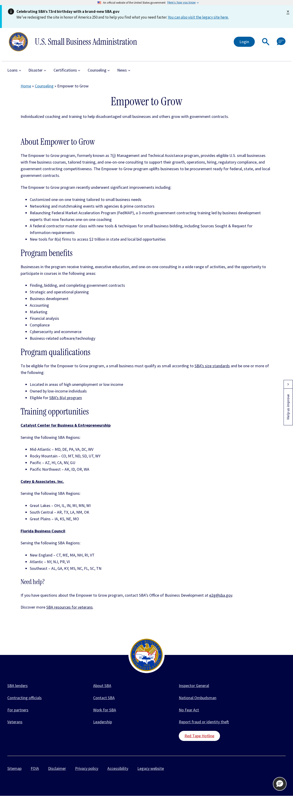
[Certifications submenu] (79, 70)
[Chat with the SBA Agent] (281, 41)
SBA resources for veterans (69, 607)
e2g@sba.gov (220, 595)
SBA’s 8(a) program (65, 397)
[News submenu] (129, 70)
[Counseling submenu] (108, 70)
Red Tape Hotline (199, 735)
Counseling (44, 86)
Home (26, 86)
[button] (265, 41)
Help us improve (288, 407)
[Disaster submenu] (45, 70)
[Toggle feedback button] (288, 384)
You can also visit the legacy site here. (198, 17)
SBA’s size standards (212, 365)
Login (244, 41)
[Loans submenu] (20, 70)
